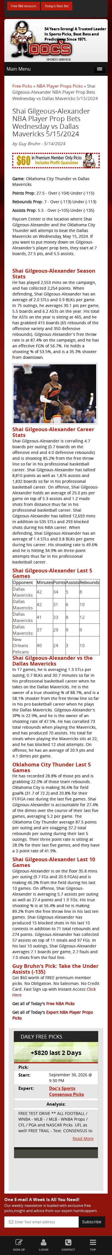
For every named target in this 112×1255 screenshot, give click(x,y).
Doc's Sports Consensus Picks (66, 1091)
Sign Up (19, 1249)
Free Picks (22, 86)
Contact (68, 1249)
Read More (83, 1138)
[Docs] (41, 39)
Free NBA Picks (60, 1003)
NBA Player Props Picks (59, 86)
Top (93, 1249)
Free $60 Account (23, 6)
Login (43, 1249)
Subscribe (91, 1221)
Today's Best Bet (57, 6)
